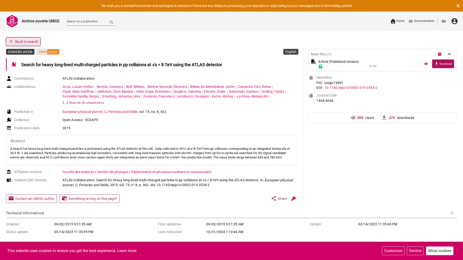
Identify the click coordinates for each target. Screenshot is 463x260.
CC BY (373, 66)
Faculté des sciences (78, 172)
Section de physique (113, 172)
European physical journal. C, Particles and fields (100, 112)
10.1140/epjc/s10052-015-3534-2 (351, 88)
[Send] (111, 22)
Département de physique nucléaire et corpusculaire (171, 172)
